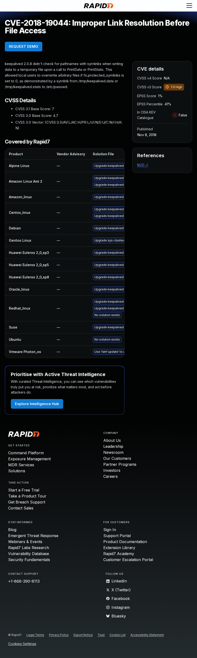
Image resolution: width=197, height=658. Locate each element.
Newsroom (113, 452)
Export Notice (83, 635)
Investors (111, 470)
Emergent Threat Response (33, 535)
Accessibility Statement (147, 635)
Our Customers (117, 458)
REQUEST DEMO (23, 46)
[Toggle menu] (189, 5)
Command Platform (26, 452)
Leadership (113, 446)
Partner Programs (119, 464)
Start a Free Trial (23, 490)
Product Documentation (125, 541)
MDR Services (21, 464)
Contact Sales (20, 508)
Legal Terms (35, 635)
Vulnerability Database (28, 553)
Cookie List (118, 635)
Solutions (16, 470)
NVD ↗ (142, 165)
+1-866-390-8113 (24, 581)
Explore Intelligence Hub (37, 403)
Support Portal (117, 535)
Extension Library (119, 547)
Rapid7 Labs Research (28, 547)
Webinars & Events (25, 541)
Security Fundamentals (29, 559)
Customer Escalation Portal (128, 559)
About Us (112, 440)
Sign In (109, 529)
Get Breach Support (26, 502)
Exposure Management (29, 458)
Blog (12, 529)
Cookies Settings (22, 644)
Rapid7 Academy (118, 553)
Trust (101, 635)
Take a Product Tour (27, 496)
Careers (110, 476)
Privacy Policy (59, 635)
